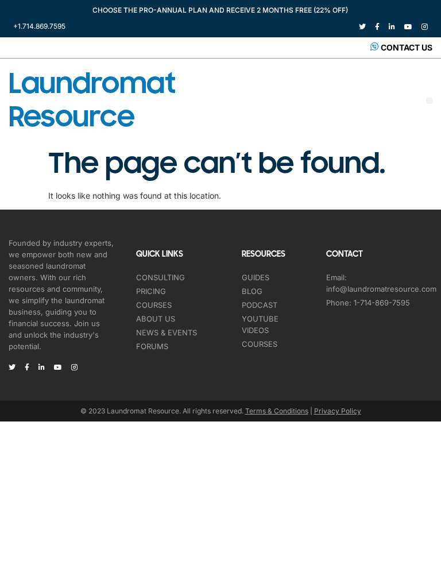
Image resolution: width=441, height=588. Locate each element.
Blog (252, 291)
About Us (155, 318)
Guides (255, 277)
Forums (152, 346)
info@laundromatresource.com (381, 288)
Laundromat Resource (92, 100)
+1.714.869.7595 (39, 26)
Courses (154, 305)
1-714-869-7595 (382, 302)
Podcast (259, 305)
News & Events (166, 332)
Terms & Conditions (276, 411)
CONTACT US (406, 47)
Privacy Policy (337, 411)
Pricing (151, 291)
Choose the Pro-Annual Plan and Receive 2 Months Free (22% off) (220, 10)
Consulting (160, 277)
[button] (429, 101)
